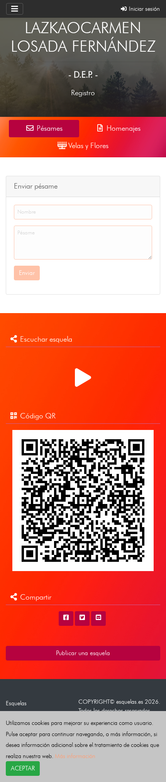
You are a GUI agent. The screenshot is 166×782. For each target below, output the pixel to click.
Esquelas (16, 703)
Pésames (49, 128)
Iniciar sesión (143, 8)
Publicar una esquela (83, 653)
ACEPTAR (23, 768)
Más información (75, 756)
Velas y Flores (87, 145)
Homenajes (123, 128)
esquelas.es (129, 701)
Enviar (27, 272)
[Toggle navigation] (14, 9)
